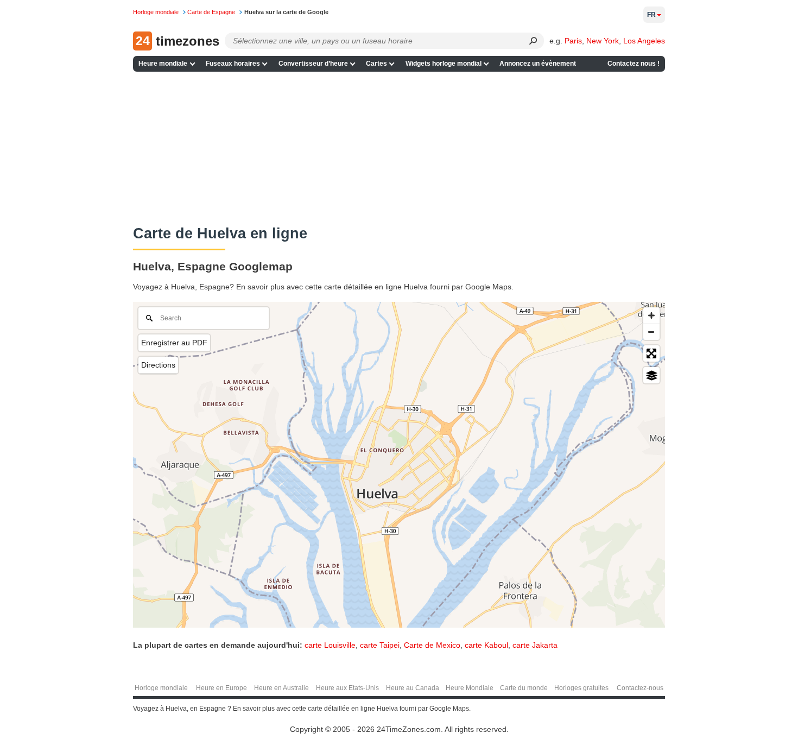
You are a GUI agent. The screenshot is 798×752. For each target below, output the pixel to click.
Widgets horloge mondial (444, 63)
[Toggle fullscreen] (651, 353)
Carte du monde (524, 688)
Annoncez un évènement (537, 63)
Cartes (376, 63)
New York (602, 40)
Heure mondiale (162, 63)
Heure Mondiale (469, 688)
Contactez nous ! (633, 63)
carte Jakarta (535, 645)
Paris (573, 40)
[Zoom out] (651, 332)
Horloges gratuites (581, 688)
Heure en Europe (221, 688)
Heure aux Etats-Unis (347, 688)
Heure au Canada (412, 688)
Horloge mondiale (161, 688)
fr (651, 14)
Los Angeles (644, 40)
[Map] (399, 465)
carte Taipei (380, 645)
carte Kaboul (486, 645)
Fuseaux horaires (233, 63)
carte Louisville (330, 645)
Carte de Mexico (432, 645)
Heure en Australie (281, 688)
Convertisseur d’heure (313, 63)
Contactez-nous (640, 688)
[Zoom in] (651, 315)
